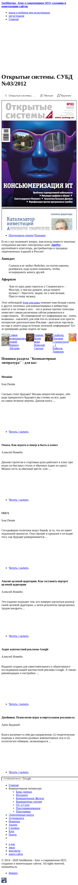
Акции (13, 824)
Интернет (22, 795)
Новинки (14, 821)
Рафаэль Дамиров (58, 350)
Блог (12, 831)
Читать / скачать (18, 431)
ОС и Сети (22, 804)
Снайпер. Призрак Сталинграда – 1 (61, 340)
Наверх (13, 873)
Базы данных (24, 791)
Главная (14, 785)
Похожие (40, 235)
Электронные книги (21, 814)
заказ (12, 847)
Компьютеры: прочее (29, 801)
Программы (23, 811)
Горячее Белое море (39, 338)
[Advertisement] (27, 47)
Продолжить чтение (21, 235)
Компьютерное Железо (30, 798)
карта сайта (16, 854)
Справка (14, 828)
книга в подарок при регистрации (29, 12)
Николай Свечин (39, 346)
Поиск (13, 834)
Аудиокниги (16, 818)
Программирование (28, 808)
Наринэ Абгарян (14, 346)
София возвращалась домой (17, 338)
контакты (14, 850)
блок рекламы (31, 302)
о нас (12, 844)
